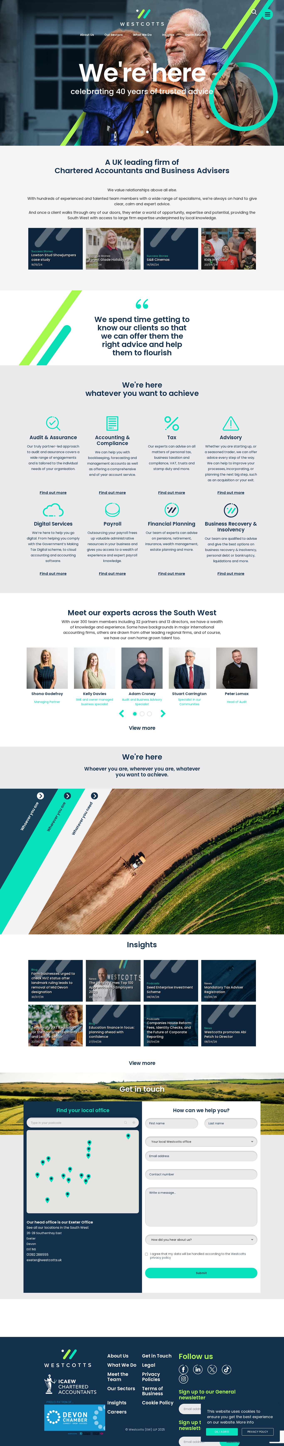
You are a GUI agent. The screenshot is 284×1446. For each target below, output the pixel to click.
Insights (168, 35)
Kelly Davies (94, 694)
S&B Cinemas (158, 259)
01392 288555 (37, 1254)
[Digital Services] (53, 511)
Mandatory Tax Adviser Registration (223, 989)
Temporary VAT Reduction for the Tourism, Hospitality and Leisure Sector (54, 1032)
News (92, 979)
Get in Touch (157, 1356)
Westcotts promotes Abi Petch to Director (225, 1034)
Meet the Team (117, 1377)
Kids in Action (215, 259)
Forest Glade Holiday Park (110, 259)
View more (142, 728)
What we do (142, 35)
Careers (117, 1412)
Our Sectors (113, 35)
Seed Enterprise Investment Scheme (170, 989)
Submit (201, 1273)
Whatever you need (82, 818)
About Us (87, 35)
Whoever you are (29, 816)
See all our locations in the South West (58, 1227)
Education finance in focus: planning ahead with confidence (112, 1032)
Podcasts (153, 983)
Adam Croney (142, 694)
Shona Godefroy (47, 694)
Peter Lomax (237, 694)
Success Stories (42, 251)
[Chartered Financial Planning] (171, 511)
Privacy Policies (151, 1377)
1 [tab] (134, 713)
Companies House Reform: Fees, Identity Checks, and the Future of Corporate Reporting (169, 1030)
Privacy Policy (257, 1432)
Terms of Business (152, 1391)
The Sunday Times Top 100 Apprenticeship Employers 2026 (111, 987)
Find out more (53, 492)
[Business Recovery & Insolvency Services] (231, 511)
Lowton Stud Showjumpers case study (53, 257)
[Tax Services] (171, 424)
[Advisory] (231, 424)
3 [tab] (149, 713)
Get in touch (194, 35)
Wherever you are (56, 817)
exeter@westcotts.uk (44, 1260)
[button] (68, 1180)
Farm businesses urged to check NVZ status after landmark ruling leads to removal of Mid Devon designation (53, 982)
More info (245, 1422)
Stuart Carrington (189, 694)
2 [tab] (142, 713)
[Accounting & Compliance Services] (112, 424)
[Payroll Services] (112, 511)
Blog (34, 970)
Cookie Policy (157, 1402)
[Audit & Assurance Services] (53, 424)
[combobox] (201, 1141)
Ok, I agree (222, 1432)
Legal (148, 1365)
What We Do (121, 1365)
